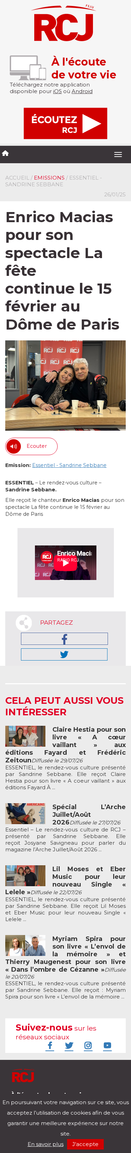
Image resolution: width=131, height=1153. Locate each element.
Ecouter (37, 446)
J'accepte (85, 1144)
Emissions (49, 177)
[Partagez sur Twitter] (64, 654)
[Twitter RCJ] (68, 1045)
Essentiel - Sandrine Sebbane (69, 465)
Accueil (17, 177)
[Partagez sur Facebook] (64, 639)
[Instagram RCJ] (87, 1045)
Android (82, 91)
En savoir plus (46, 1144)
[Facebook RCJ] (48, 1045)
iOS (57, 91)
